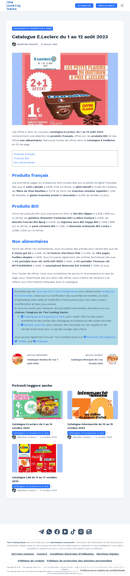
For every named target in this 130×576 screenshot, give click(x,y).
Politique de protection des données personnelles (79, 560)
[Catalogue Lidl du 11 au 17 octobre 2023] (37, 458)
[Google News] (89, 531)
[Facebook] (57, 531)
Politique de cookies (31, 560)
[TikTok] (73, 531)
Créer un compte (106, 5)
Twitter (21, 341)
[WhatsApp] (49, 531)
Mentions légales (108, 553)
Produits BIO (21, 158)
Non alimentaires (24, 162)
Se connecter (84, 5)
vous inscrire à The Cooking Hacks (57, 291)
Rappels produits (34, 324)
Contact (42, 553)
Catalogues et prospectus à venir (32, 28)
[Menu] (122, 5)
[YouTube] (65, 531)
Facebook (92, 337)
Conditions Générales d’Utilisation (72, 553)
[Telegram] (41, 531)
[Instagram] (81, 531)
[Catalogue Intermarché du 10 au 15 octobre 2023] (92, 405)
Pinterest (41, 341)
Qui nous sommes (22, 553)
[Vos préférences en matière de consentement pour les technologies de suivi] (102, 570)
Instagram (109, 337)
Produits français (24, 154)
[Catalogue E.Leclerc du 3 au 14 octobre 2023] (37, 405)
